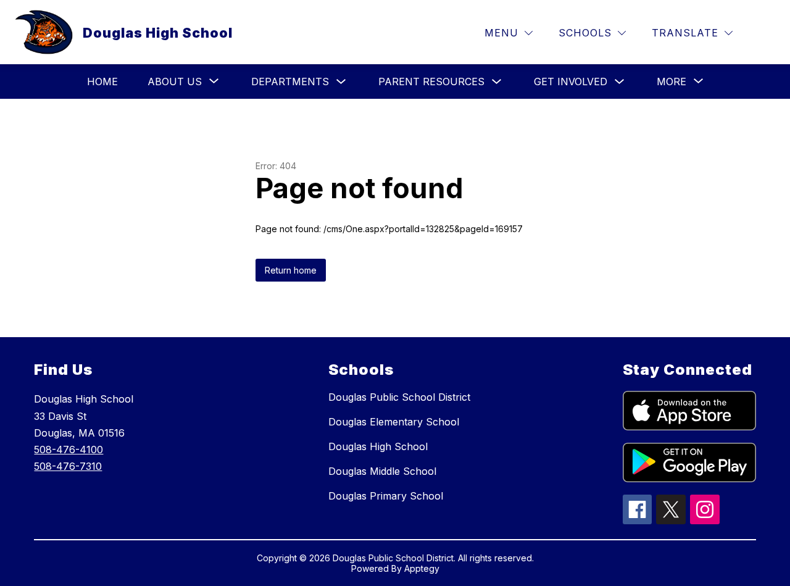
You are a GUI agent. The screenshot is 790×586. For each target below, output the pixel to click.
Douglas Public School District (399, 397)
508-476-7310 (68, 466)
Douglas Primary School (385, 496)
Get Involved (570, 81)
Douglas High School (378, 446)
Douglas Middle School (382, 471)
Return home (291, 270)
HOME (102, 81)
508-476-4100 (68, 449)
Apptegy (421, 568)
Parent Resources (431, 81)
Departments (290, 81)
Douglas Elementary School (393, 422)
